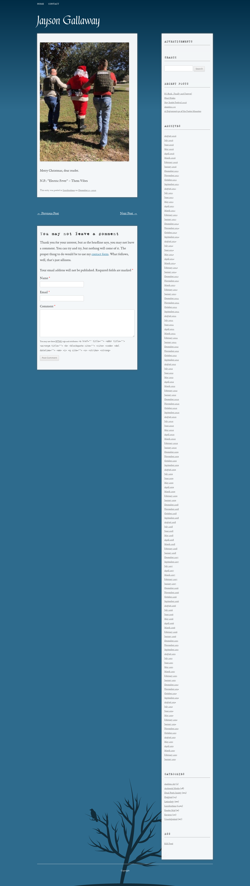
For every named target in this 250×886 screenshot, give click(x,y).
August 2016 (170, 606)
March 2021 (169, 386)
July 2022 (168, 320)
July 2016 (168, 610)
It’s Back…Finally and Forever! (178, 94)
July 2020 (168, 421)
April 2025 (169, 206)
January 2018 (170, 553)
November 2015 (171, 645)
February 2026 (171, 162)
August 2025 (170, 189)
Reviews (168, 815)
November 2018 (171, 509)
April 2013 (169, 746)
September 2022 (171, 312)
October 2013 (170, 733)
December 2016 (171, 588)
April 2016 (169, 623)
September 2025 (171, 184)
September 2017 (171, 562)
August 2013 (170, 737)
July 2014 (168, 707)
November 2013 (171, 729)
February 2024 (171, 268)
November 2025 (171, 175)
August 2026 (170, 136)
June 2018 (168, 531)
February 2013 (170, 755)
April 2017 (169, 571)
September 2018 (171, 518)
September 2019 (171, 465)
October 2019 (170, 461)
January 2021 (170, 395)
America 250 (170, 107)
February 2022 (171, 338)
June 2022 (169, 325)
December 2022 (171, 298)
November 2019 (171, 456)
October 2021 (170, 355)
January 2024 (170, 272)
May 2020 (169, 430)
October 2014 (170, 693)
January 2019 (170, 500)
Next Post (128, 213)
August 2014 (170, 702)
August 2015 (170, 654)
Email (45, 292)
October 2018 (170, 514)
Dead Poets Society (173, 793)
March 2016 (169, 628)
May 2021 (168, 377)
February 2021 (170, 391)
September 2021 (171, 360)
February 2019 (170, 496)
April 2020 (169, 434)
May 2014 (168, 715)
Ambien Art (170, 784)
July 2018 (168, 527)
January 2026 (170, 167)
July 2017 (168, 566)
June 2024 (169, 250)
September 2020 (171, 413)
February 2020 (171, 443)
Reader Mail (170, 810)
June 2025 (168, 197)
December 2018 (171, 505)
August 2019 (170, 470)
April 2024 (169, 259)
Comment (47, 306)
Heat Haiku (169, 98)
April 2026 (169, 154)
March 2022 (170, 334)
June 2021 (168, 373)
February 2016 (170, 632)
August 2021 (170, 364)
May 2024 (169, 255)
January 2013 (170, 759)
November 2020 (171, 404)
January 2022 (170, 342)
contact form (100, 254)
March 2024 (170, 263)
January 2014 (170, 724)
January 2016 (170, 636)
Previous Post (48, 213)
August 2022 (170, 316)
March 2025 (169, 211)
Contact (53, 4)
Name (45, 278)
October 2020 (170, 408)
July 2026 (168, 140)
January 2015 (170, 680)
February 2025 (171, 215)
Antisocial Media (172, 788)
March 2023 (169, 285)
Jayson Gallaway (68, 20)
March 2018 (169, 544)
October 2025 (170, 180)
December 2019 (171, 452)
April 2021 (169, 382)
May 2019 (168, 483)
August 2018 (170, 522)
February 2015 (170, 676)
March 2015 (169, 672)
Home (40, 4)
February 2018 (170, 549)
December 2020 (171, 399)
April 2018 (169, 540)
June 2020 (169, 426)
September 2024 (171, 237)
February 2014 (170, 720)
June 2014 (168, 711)
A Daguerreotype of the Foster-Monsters (182, 111)
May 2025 (168, 202)
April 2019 (169, 487)
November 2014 (171, 689)
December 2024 (171, 224)
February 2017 (170, 579)
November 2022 (171, 303)
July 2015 (168, 658)
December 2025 (171, 171)
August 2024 (170, 241)
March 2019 (169, 492)
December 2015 (171, 641)
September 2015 (171, 650)
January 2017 (170, 584)
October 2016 (170, 597)
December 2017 (171, 557)
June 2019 (168, 478)
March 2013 (169, 751)
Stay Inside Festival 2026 (175, 103)
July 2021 (168, 369)
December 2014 (171, 685)
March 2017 (169, 575)
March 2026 (170, 158)
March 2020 (170, 439)
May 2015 (168, 667)
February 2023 (171, 290)
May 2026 (169, 149)
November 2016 (171, 593)
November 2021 (171, 351)
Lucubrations (69, 190)
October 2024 (170, 233)
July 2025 (168, 193)
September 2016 (171, 601)
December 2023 (171, 276)
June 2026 (169, 145)
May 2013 (168, 742)
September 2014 (171, 698)
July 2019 (168, 474)
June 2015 (168, 663)
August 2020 (170, 417)
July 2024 (168, 246)
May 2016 (168, 619)
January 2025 (170, 219)
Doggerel (168, 797)
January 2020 (170, 448)
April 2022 (169, 329)
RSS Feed (168, 844)
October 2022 (170, 307)
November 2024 (171, 228)
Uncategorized (171, 819)
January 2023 (170, 294)
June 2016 (168, 614)
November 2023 (171, 281)
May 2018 (168, 535)
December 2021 (171, 347)
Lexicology (169, 802)
